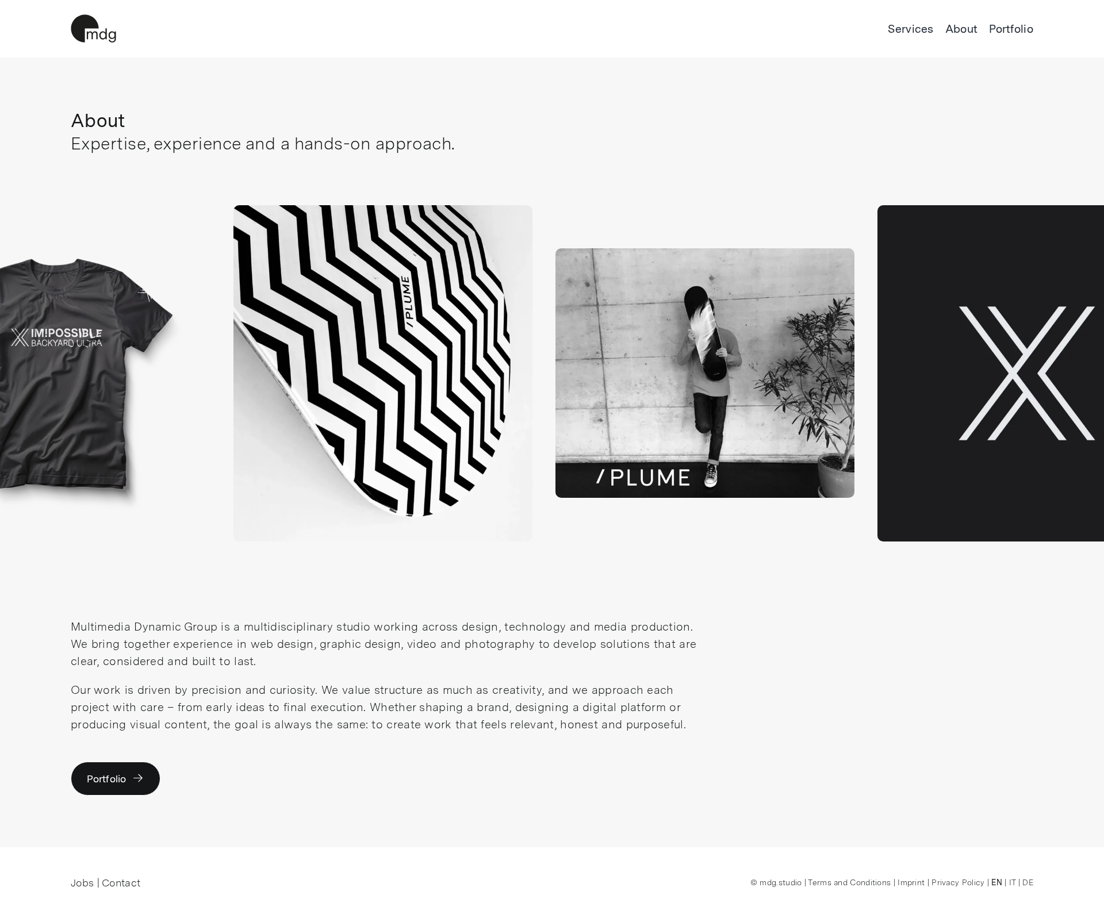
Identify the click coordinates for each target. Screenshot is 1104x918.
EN (996, 882)
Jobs (82, 883)
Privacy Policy (957, 882)
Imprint (911, 882)
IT (1012, 882)
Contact (121, 883)
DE (1027, 882)
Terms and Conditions (849, 882)
